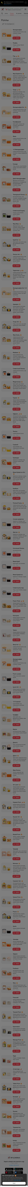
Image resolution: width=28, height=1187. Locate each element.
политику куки (17, 1180)
